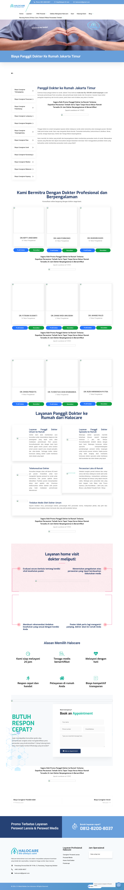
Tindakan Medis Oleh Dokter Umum (45, 502)
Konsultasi (36, 250)
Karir (72, 14)
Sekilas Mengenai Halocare (59, 14)
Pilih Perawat (40, 14)
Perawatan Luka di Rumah (91, 468)
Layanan (29, 14)
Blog (90, 14)
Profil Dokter (21, 250)
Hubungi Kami (81, 14)
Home (21, 14)
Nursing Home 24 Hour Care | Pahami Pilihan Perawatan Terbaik (40, 17)
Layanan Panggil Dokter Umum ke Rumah (43, 430)
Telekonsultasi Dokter (39, 468)
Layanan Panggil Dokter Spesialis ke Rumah (93, 430)
